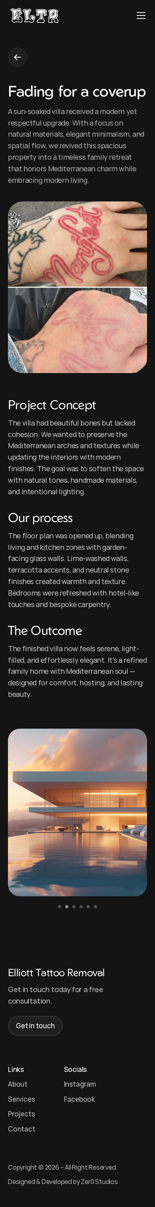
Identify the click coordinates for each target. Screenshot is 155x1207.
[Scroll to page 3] (74, 906)
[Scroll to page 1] (58, 906)
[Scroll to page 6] (96, 906)
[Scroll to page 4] (81, 906)
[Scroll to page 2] (66, 906)
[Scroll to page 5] (88, 906)
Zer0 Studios (99, 1181)
